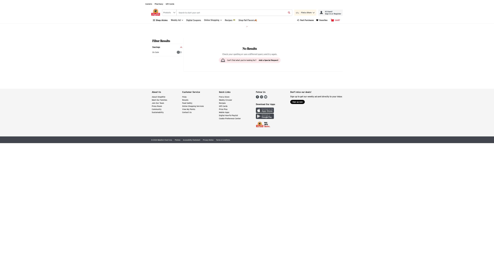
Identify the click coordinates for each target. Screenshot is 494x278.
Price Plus (223, 109)
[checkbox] (154, 52)
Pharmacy (159, 4)
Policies (177, 140)
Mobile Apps (224, 112)
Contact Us (187, 112)
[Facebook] (257, 98)
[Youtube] (265, 98)
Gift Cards (170, 4)
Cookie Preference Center (230, 119)
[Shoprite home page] (156, 12)
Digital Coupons (193, 20)
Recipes (222, 103)
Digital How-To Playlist (228, 115)
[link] (305, 20)
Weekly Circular (225, 100)
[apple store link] (265, 112)
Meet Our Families (159, 100)
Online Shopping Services (193, 106)
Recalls (185, 100)
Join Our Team (158, 103)
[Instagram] (261, 98)
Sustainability (158, 112)
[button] (337, 20)
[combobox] (169, 13)
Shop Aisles (162, 20)
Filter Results (161, 41)
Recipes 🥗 (230, 20)
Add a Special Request (268, 60)
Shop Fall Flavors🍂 (248, 20)
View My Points (188, 109)
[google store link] (265, 118)
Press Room (157, 106)
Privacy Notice (208, 140)
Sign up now (297, 102)
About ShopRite (158, 97)
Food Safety (187, 103)
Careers (148, 4)
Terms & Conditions (223, 140)
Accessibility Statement (191, 140)
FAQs (184, 97)
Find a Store (224, 97)
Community (156, 109)
